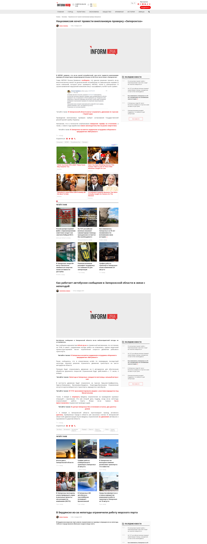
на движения (104, 417)
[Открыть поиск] (149, 12)
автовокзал (67, 429)
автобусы (59, 429)
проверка (84, 142)
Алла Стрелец (63, 26)
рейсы (107, 429)
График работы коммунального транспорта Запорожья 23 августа (87, 463)
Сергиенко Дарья (64, 291)
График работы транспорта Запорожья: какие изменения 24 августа (108, 266)
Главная (60, 12)
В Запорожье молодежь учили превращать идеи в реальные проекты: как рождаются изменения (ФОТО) (65, 497)
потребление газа (75, 142)
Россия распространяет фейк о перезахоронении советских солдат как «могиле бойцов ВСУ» (65, 232)
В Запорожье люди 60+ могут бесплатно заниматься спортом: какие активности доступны (65, 267)
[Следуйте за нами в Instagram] (140, 4)
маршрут (84, 429)
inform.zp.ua (82, 345)
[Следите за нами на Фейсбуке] (138, 4)
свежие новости (113, 430)
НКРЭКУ (67, 142)
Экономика (94, 12)
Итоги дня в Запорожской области (64, 461)
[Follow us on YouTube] (145, 4)
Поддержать (145, 7)
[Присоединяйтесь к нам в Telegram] (143, 4)
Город (70, 12)
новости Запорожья (98, 430)
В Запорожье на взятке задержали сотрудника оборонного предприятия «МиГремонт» (93, 131)
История (131, 12)
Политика (81, 12)
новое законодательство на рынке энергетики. (98, 126)
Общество (107, 12)
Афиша (141, 12)
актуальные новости (75, 430)
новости (91, 429)
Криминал (119, 12)
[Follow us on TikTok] (147, 4)
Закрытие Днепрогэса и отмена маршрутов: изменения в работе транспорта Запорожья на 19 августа (108, 497)
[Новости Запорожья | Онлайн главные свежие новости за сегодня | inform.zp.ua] (63, 4)
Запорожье (60, 142)
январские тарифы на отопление (103, 124)
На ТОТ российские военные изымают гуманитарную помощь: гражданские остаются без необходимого (87, 233)
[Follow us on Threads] (149, 4)
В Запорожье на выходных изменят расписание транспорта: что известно (108, 463)
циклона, (59, 415)
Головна (58, 17)
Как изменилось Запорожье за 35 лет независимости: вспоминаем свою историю (107, 233)
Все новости (135, 119)
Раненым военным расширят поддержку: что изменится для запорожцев (86, 266)
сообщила (85, 80)
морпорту (76, 397)
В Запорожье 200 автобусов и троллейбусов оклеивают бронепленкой (84, 497)
